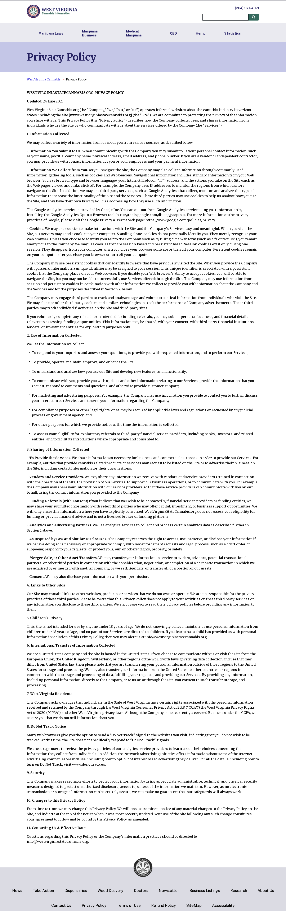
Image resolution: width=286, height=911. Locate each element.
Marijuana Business (90, 33)
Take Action (43, 890)
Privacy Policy (94, 905)
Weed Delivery (110, 890)
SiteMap (194, 905)
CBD (173, 33)
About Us (266, 890)
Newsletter (169, 890)
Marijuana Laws (51, 33)
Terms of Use (129, 905)
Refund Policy (163, 905)
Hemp (200, 33)
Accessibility (223, 905)
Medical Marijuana (134, 33)
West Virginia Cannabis (44, 79)
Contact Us (61, 905)
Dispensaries (75, 890)
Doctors (141, 890)
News (17, 890)
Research (238, 890)
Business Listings (204, 890)
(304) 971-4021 (247, 8)
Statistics (232, 33)
